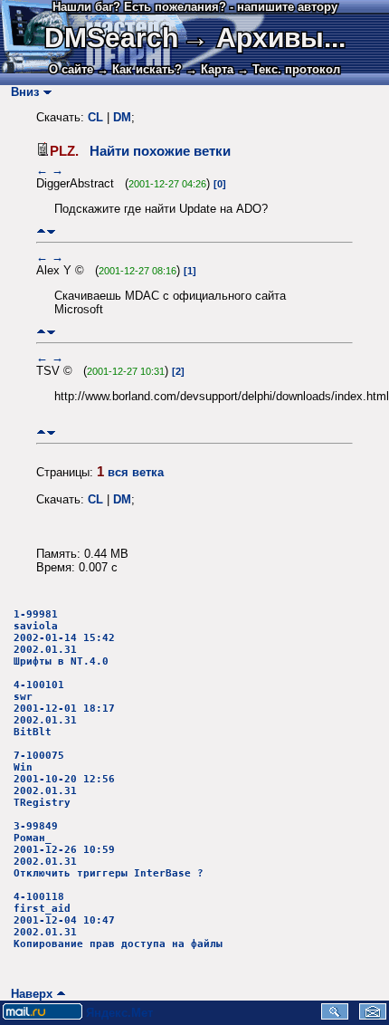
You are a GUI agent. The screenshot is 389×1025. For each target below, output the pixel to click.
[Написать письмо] (372, 1015)
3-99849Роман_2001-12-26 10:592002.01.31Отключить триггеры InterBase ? (109, 849)
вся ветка (136, 472)
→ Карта (209, 69)
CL (95, 117)
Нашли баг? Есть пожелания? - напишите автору (194, 7)
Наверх (28, 994)
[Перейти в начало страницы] (41, 231)
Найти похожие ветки (160, 151)
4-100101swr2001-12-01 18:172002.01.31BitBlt (64, 708)
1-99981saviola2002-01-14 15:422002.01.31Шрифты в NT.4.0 (64, 637)
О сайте (71, 69)
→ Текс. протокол (288, 69)
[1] (190, 270)
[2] (178, 371)
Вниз (21, 92)
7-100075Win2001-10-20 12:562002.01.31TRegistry (64, 779)
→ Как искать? (139, 69)
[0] (219, 183)
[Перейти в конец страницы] (51, 231)
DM (122, 117)
